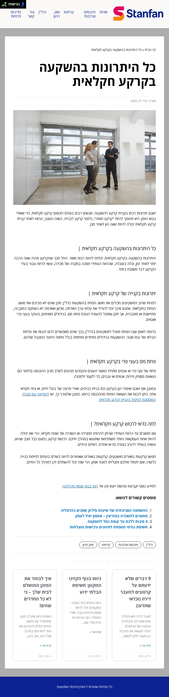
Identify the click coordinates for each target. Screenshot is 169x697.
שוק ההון (57, 14)
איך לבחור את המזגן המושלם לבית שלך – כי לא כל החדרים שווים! (37, 591)
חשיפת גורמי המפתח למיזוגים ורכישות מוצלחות (109, 526)
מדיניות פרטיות (16, 14)
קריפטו (69, 11)
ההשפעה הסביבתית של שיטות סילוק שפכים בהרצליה (104, 510)
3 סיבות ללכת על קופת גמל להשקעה (118, 521)
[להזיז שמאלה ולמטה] (3, 5)
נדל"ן (42, 11)
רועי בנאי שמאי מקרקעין (80, 486)
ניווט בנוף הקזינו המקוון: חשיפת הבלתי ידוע (85, 585)
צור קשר (31, 14)
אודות (103, 11)
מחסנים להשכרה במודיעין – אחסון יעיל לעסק (111, 515)
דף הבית (150, 49)
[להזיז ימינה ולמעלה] (5, 3)
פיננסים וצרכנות (89, 14)
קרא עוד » (145, 645)
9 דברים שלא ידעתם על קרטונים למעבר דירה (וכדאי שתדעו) (135, 591)
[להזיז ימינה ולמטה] (5, 5)
